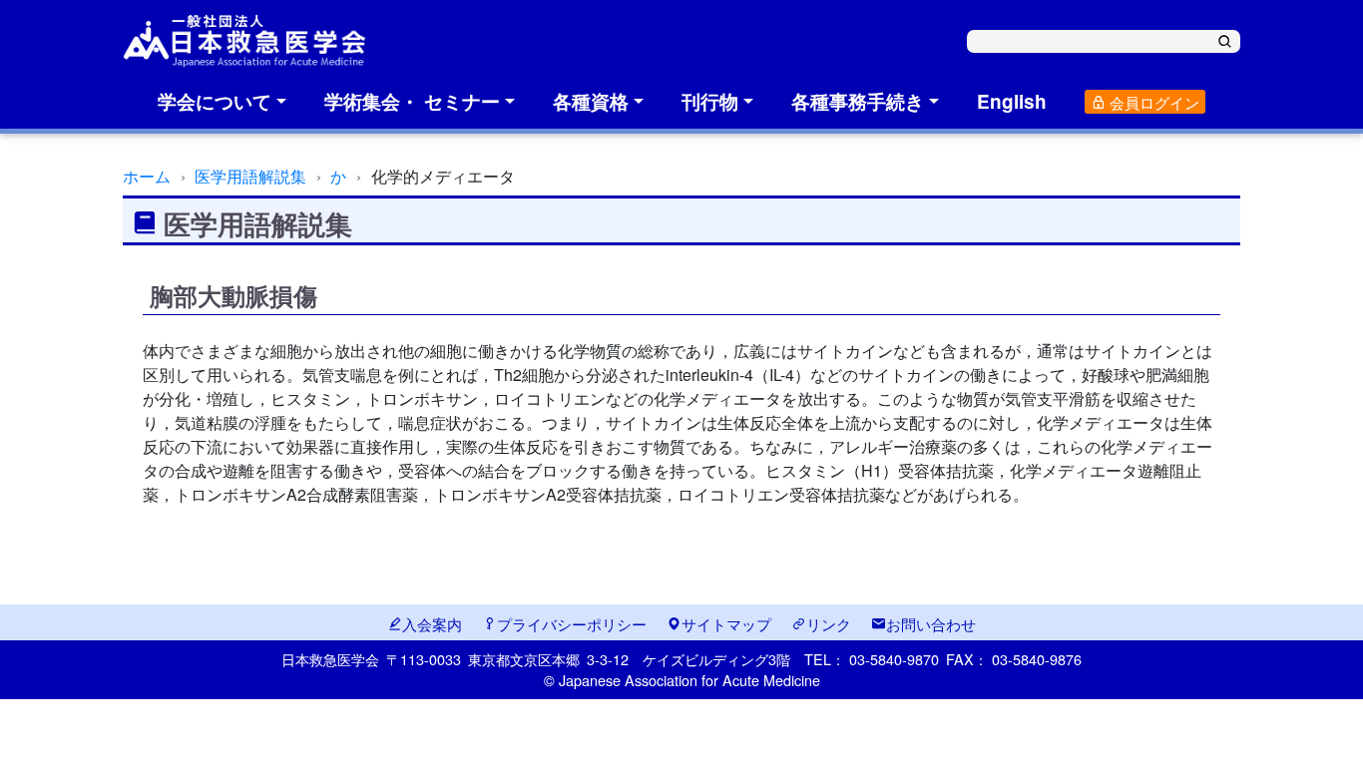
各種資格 (591, 101)
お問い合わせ (931, 623)
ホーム (147, 176)
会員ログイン (1152, 102)
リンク (828, 623)
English (1012, 101)
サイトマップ (726, 623)
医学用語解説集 (250, 176)
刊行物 (710, 101)
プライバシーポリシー (572, 623)
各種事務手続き (857, 101)
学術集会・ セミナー (412, 101)
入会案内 (432, 623)
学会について (214, 101)
